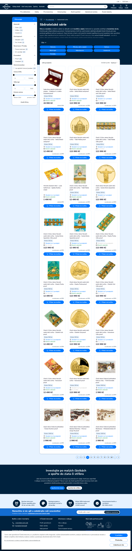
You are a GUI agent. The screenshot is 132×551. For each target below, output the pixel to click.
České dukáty (107, 12)
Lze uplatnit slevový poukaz (25, 68)
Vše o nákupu (62, 523)
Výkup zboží (16, 6)
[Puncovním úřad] (101, 525)
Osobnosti (106, 50)
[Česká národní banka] (91, 525)
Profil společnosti (45, 523)
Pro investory (48, 12)
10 (111, 457)
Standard (19, 61)
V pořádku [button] (118, 535)
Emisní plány (62, 12)
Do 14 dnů (19, 42)
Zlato (18, 27)
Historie (52, 47)
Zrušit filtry (24, 102)
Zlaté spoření (75, 12)
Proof (18, 59)
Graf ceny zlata (27, 6)
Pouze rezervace (21, 49)
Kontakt (42, 6)
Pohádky (53, 54)
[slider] (13, 75)
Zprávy (35, 6)
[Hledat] (105, 6)
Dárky (37, 12)
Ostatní (18, 33)
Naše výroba (44, 526)
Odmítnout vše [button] (118, 545)
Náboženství (80, 50)
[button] (126, 1)
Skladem (19, 40)
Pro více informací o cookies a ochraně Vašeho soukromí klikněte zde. (22, 540)
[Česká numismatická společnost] (108, 525)
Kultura (106, 47)
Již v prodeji (20, 52)
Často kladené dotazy (65, 529)
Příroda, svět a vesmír (80, 47)
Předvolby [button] (118, 540)
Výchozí (113, 63)
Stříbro (18, 30)
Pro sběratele (25, 12)
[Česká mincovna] (6, 6)
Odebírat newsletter (111, 512)
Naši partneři (44, 529)
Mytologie (53, 50)
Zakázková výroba (91, 12)
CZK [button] (118, 2)
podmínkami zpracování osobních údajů (39, 513)
